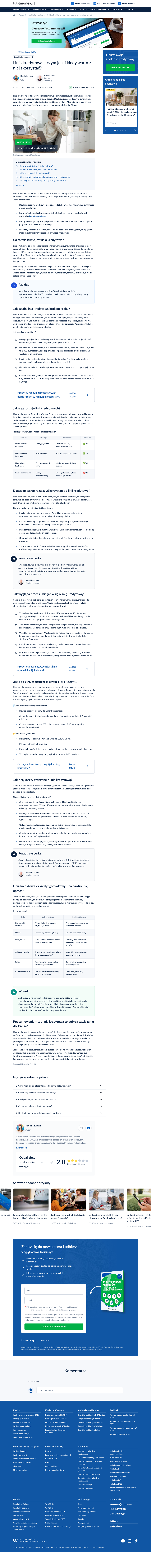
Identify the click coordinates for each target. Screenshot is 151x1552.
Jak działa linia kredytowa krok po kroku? (38, 170)
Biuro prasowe (83, 1523)
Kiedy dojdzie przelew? (118, 1461)
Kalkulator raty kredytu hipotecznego (86, 1452)
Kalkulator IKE (115, 1480)
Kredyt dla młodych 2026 (55, 1512)
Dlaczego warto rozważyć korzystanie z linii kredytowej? (44, 177)
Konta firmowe (51, 1459)
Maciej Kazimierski (50, 75)
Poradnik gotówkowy (21, 1504)
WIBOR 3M (49, 1504)
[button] (120, 62)
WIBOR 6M (49, 1508)
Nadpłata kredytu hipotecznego (25, 1523)
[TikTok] (136, 1541)
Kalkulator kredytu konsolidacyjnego (117, 1452)
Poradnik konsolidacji (21, 1512)
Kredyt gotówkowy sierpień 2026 (26, 1415)
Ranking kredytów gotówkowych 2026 (122, 1416)
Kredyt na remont (20, 1455)
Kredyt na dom (51, 1523)
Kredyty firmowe (19, 1451)
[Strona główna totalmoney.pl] (24, 3)
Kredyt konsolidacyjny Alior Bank (90, 1422)
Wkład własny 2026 (21, 1519)
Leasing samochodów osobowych (58, 1455)
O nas (80, 1504)
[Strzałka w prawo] (135, 130)
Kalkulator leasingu (85, 1484)
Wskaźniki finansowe (118, 1476)
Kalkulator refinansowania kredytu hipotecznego (123, 1489)
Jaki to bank (114, 1469)
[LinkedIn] (129, 1541)
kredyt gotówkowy (37, 216)
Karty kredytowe (19, 1430)
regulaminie (64, 1320)
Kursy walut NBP (116, 1458)
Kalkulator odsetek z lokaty (120, 1465)
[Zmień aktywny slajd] (115, 130)
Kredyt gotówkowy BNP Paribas (57, 1426)
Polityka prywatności (86, 1508)
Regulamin (82, 1515)
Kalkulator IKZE (116, 1484)
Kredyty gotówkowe (21, 1419)
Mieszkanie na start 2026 (22, 1437)
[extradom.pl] (116, 1526)
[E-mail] (81, 1128)
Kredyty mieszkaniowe (21, 1422)
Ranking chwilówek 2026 (119, 1434)
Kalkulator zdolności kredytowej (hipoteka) (90, 1463)
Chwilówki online (20, 1470)
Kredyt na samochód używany (24, 1459)
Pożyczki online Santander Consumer (55, 1431)
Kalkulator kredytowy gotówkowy (91, 1458)
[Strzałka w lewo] (106, 130)
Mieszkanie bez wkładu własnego (58, 1526)
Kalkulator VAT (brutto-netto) (89, 1474)
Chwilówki (17, 1466)
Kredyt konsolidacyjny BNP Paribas (91, 1415)
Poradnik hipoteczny (21, 1508)
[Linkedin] (88, 1128)
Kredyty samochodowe (22, 1426)
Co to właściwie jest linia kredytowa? (36, 166)
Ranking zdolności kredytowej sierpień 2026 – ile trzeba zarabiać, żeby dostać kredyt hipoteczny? (122, 112)
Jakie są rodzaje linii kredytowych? (34, 173)
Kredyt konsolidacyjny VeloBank (90, 1426)
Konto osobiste (51, 1466)
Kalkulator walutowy (85, 1488)
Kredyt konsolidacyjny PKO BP (89, 1419)
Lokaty (47, 1462)
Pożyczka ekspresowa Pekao (56, 1422)
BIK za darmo (18, 1515)
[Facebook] (123, 1541)
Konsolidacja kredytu (21, 1434)
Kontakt (81, 1519)
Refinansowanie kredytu (54, 1515)
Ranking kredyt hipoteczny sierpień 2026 (123, 1429)
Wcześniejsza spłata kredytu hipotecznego (24, 1528)
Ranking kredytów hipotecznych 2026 (122, 1423)
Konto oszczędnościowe (54, 1470)
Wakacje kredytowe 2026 (55, 1519)
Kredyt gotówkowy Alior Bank (56, 1419)
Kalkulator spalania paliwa (120, 1473)
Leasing (48, 1451)
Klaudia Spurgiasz (26, 76)
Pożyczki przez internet (22, 1462)
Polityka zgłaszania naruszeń (88, 1526)
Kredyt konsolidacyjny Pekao (89, 1430)
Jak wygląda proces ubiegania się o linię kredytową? (42, 181)
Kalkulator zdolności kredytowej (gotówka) (90, 1469)
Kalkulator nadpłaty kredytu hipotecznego (88, 1479)
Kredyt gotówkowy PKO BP (56, 1415)
